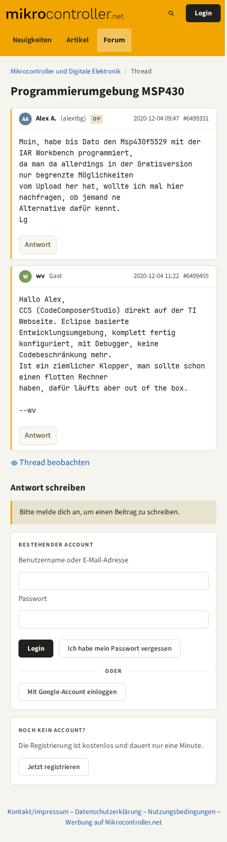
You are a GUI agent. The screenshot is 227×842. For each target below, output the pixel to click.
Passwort (32, 599)
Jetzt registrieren (53, 767)
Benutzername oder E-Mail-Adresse (73, 560)
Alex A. (46, 118)
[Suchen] (171, 13)
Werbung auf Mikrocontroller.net (113, 822)
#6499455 (196, 276)
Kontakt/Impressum (38, 812)
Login (203, 13)
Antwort (38, 244)
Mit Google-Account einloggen (72, 692)
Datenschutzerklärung (108, 812)
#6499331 (196, 118)
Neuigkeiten (32, 40)
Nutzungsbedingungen (181, 812)
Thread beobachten (54, 462)
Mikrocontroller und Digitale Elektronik (65, 71)
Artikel (78, 40)
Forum (114, 40)
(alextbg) (73, 118)
